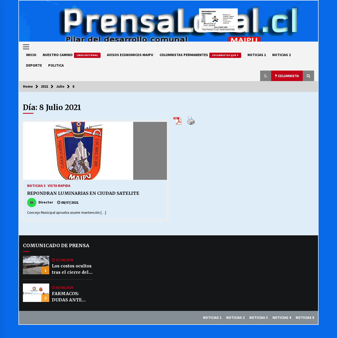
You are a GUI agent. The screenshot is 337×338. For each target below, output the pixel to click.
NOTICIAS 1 (256, 54)
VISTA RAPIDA (59, 185)
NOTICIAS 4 (281, 317)
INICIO (31, 54)
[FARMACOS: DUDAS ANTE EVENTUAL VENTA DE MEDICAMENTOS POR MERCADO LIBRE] (36, 293)
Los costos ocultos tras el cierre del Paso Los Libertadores (72, 269)
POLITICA (56, 65)
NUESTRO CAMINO (70, 54)
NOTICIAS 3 (36, 185)
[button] (265, 76)
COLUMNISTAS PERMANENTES (199, 54)
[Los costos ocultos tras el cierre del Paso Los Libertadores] (36, 265)
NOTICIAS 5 (305, 317)
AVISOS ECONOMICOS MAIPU (130, 54)
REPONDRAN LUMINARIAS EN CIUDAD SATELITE (83, 193)
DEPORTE (34, 65)
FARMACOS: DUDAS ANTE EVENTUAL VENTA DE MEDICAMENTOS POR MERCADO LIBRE (71, 297)
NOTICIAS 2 (281, 54)
